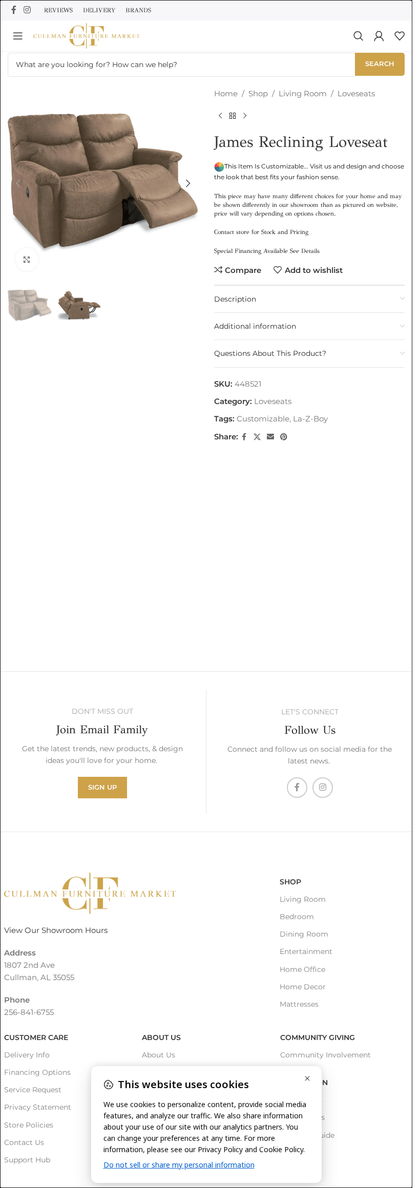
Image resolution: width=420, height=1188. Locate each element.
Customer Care (36, 1037)
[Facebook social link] (14, 10)
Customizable (263, 418)
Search (379, 63)
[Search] (358, 36)
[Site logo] (86, 35)
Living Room (303, 93)
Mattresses (299, 1004)
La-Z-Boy (310, 418)
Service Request (32, 1089)
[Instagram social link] (27, 10)
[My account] (379, 36)
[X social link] (257, 437)
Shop (258, 93)
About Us (161, 1037)
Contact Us (24, 1142)
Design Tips (301, 1100)
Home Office (302, 969)
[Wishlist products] (399, 36)
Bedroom (297, 916)
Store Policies (28, 1125)
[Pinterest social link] (283, 437)
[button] (18, 183)
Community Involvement (325, 1054)
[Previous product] (220, 116)
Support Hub (27, 1159)
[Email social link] (270, 437)
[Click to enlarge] (26, 259)
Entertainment (306, 951)
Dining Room (304, 934)
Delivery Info (27, 1054)
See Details (305, 250)
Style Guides (302, 1117)
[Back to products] (232, 116)
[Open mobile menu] (18, 36)
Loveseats (356, 93)
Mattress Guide (307, 1135)
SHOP (290, 881)
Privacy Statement (37, 1107)
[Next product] (245, 116)
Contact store (231, 232)
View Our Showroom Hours (56, 930)
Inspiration (304, 1082)
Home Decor (303, 986)
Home (226, 93)
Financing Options (37, 1072)
